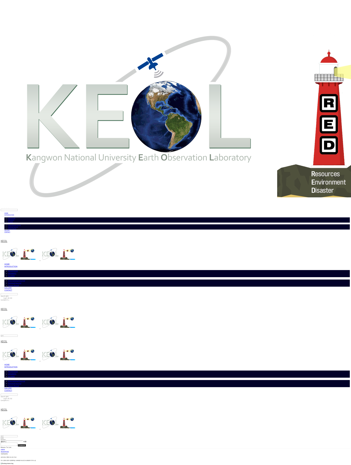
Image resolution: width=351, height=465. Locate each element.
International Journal (14, 225)
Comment (22, 445)
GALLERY (7, 230)
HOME (6, 213)
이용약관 (3, 449)
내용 (25, 441)
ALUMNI (10, 222)
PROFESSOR (11, 218)
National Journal (13, 227)
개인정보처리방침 (5, 451)
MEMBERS (11, 220)
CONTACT (7, 232)
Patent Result (12, 229)
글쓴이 (3, 441)
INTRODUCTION (9, 215)
